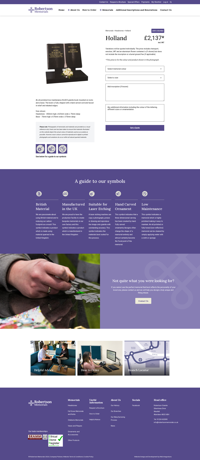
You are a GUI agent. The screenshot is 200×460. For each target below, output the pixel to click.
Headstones (119, 31)
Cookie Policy (88, 457)
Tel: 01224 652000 (160, 419)
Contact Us (103, 2)
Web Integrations (166, 457)
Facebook (136, 405)
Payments (145, 2)
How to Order (89, 10)
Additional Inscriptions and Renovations (136, 10)
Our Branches (116, 411)
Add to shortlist (157, 31)
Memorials (107, 10)
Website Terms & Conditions (73, 457)
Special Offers (133, 2)
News (113, 426)
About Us (75, 10)
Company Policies (56, 457)
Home (61, 10)
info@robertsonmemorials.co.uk (166, 422)
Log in (165, 2)
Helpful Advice (94, 420)
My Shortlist (156, 2)
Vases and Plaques (75, 426)
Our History (115, 405)
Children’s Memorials (75, 420)
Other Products (73, 440)
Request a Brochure (118, 2)
